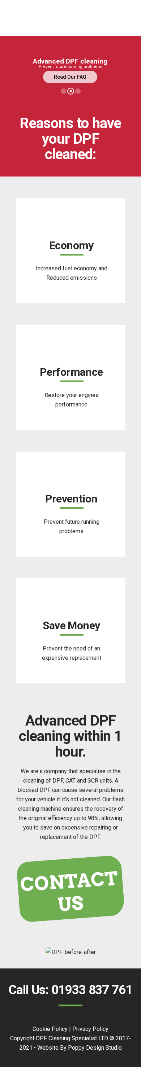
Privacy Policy (90, 1028)
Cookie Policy (50, 1028)
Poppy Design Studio (95, 1047)
